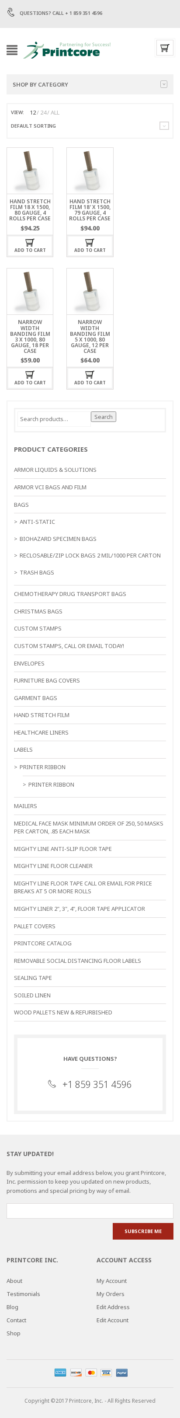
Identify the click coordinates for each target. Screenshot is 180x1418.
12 (33, 112)
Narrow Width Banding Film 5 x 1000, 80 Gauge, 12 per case (90, 336)
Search (103, 417)
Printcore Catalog (43, 943)
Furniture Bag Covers (47, 680)
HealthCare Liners (41, 732)
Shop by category (40, 84)
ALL (55, 112)
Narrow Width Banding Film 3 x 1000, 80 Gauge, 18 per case (30, 336)
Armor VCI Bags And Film (50, 487)
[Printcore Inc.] (67, 49)
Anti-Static (37, 522)
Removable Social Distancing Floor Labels (77, 961)
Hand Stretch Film (41, 715)
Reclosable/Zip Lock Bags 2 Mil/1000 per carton (90, 555)
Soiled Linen (32, 995)
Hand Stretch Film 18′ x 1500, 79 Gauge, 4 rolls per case (90, 210)
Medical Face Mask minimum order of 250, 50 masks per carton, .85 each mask (88, 827)
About (14, 1281)
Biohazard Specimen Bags (58, 539)
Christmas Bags (38, 611)
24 (43, 112)
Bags (21, 505)
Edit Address (113, 1307)
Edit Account (112, 1320)
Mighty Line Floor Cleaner (53, 866)
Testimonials (23, 1294)
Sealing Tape (33, 978)
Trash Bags (37, 572)
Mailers (25, 806)
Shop (14, 1333)
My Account (112, 1281)
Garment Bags (35, 698)
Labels (23, 749)
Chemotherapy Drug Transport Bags (70, 594)
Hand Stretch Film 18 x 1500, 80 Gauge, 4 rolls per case (30, 210)
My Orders (111, 1294)
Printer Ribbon (43, 767)
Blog (12, 1307)
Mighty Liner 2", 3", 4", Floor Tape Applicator (79, 909)
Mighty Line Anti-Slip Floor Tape (63, 849)
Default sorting (33, 125)
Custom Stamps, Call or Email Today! (69, 646)
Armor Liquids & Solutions (55, 470)
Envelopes (29, 663)
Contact (16, 1320)
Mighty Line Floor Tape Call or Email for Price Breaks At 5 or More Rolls (83, 887)
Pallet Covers (34, 926)
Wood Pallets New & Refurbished (63, 1012)
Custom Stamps (38, 628)
